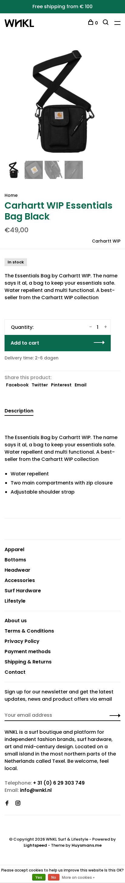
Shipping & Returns (28, 661)
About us (16, 620)
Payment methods (28, 651)
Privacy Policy (22, 641)
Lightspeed (35, 845)
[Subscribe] (113, 715)
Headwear (17, 570)
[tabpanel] (62, 101)
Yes (38, 877)
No (53, 877)
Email (80, 385)
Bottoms (15, 559)
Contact (15, 672)
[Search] (106, 23)
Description (19, 410)
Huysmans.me (87, 845)
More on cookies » (78, 877)
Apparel (14, 549)
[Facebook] (7, 803)
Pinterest (61, 385)
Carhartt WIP (106, 241)
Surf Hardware (23, 590)
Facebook (17, 385)
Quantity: (22, 327)
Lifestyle (15, 600)
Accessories (20, 580)
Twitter (40, 385)
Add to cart (25, 342)
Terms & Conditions (29, 630)
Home (11, 195)
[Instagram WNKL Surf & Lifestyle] (17, 803)
